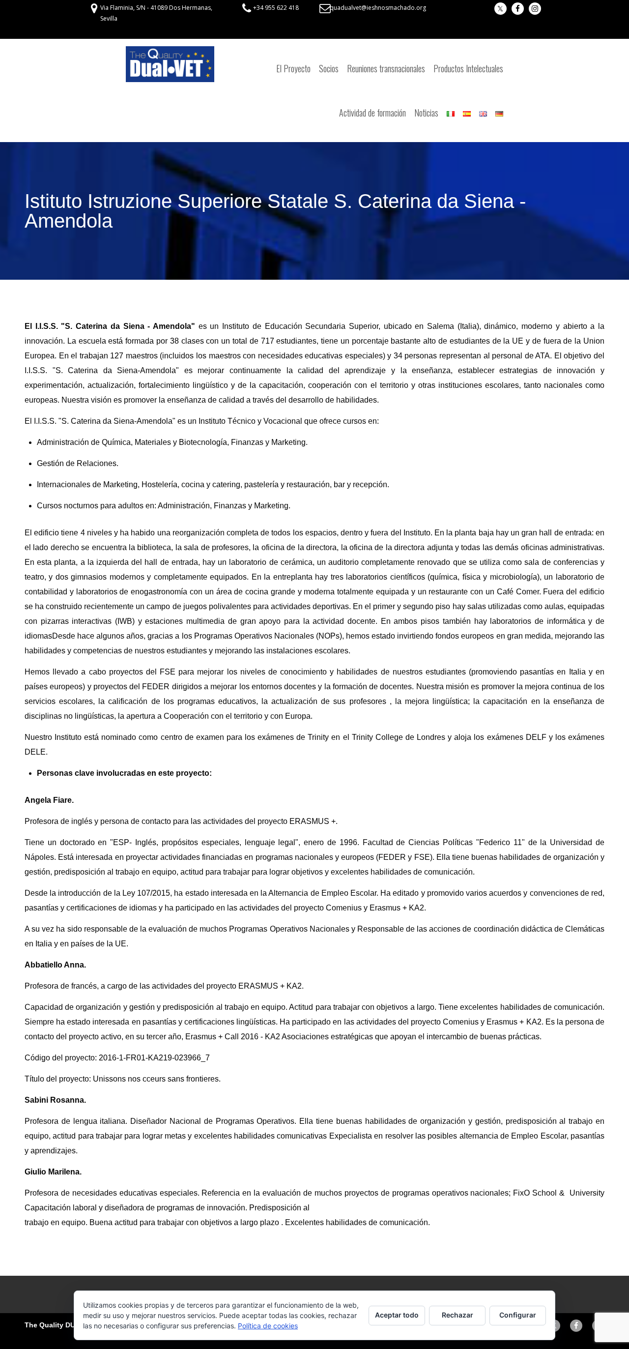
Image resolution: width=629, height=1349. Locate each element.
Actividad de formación (372, 112)
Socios (329, 68)
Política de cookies (268, 1325)
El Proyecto (293, 68)
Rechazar (457, 1315)
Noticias (426, 112)
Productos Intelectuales (468, 68)
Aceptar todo (397, 1315)
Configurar (517, 1315)
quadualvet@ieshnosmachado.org (378, 7)
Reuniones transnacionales (386, 68)
